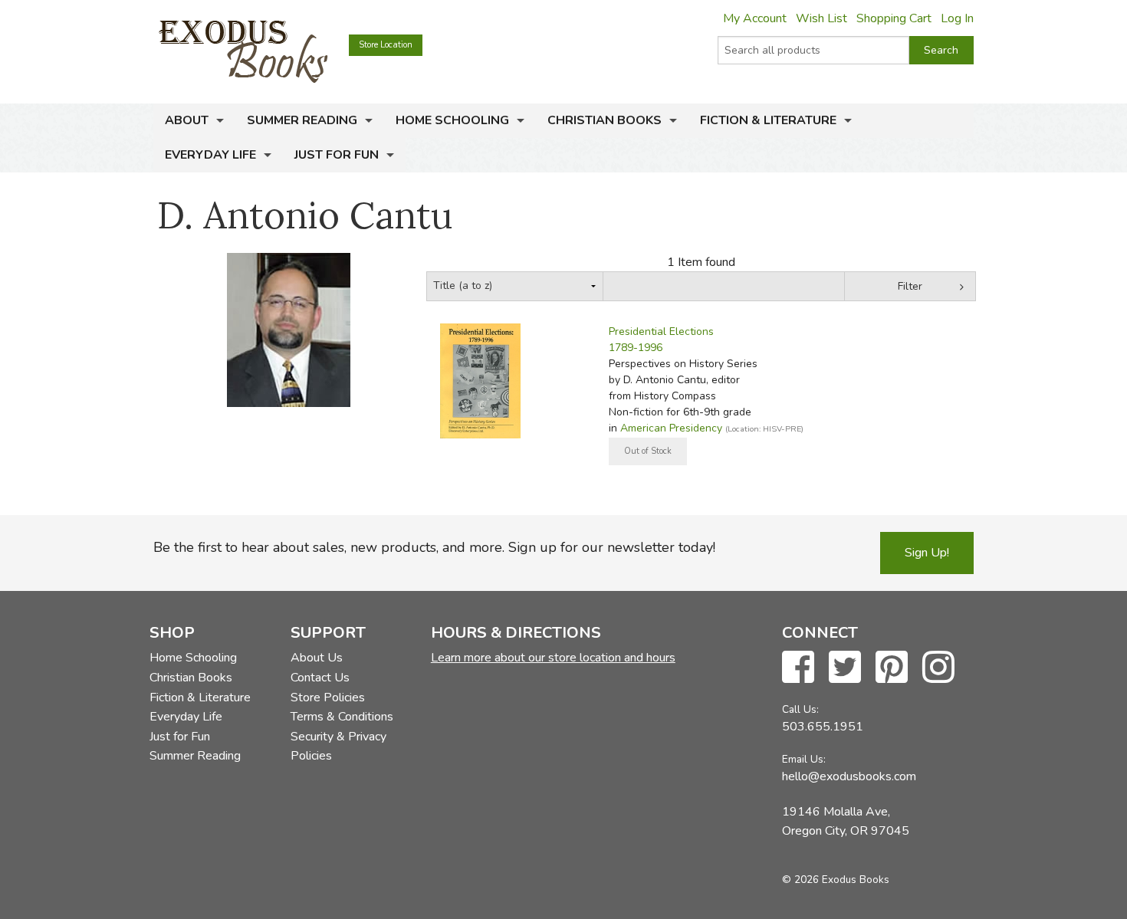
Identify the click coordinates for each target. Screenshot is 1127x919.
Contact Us (320, 677)
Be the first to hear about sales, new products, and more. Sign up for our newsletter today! (434, 547)
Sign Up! (927, 552)
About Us (317, 657)
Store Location (385, 45)
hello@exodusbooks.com (849, 776)
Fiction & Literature (768, 120)
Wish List (821, 18)
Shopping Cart (894, 18)
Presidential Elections (661, 331)
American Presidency (671, 428)
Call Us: (800, 709)
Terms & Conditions (342, 716)
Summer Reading (302, 120)
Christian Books (604, 120)
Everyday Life (210, 154)
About (187, 120)
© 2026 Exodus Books (835, 879)
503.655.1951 (822, 726)
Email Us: (804, 759)
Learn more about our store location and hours (553, 657)
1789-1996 (635, 347)
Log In (957, 18)
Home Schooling (452, 120)
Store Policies (328, 697)
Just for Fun (336, 154)
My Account (755, 18)
